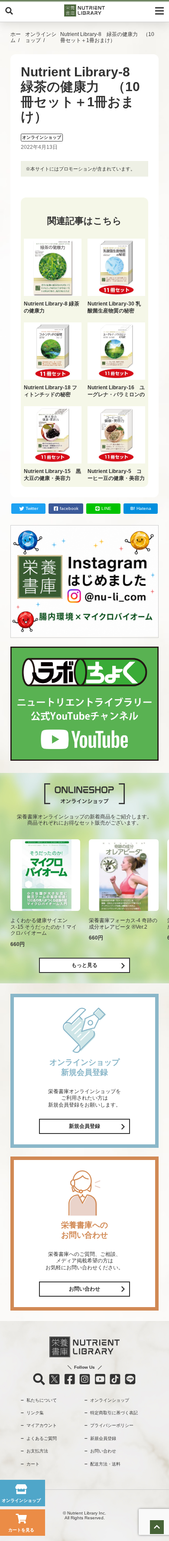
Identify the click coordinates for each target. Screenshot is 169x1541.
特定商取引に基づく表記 (114, 1412)
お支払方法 (37, 1451)
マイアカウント (41, 1425)
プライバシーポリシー (111, 1425)
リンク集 (35, 1412)
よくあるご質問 (41, 1438)
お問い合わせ (84, 1289)
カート (32, 1464)
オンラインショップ (40, 37)
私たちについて (41, 1400)
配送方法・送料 (105, 1464)
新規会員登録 (84, 1126)
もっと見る (85, 965)
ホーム (15, 37)
